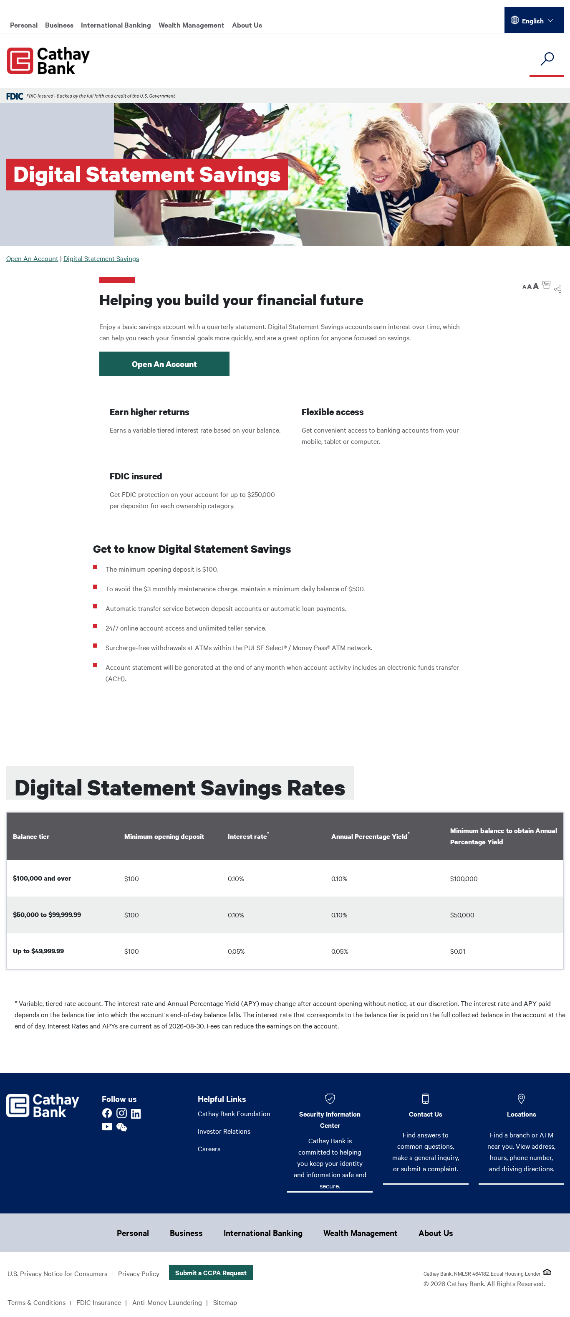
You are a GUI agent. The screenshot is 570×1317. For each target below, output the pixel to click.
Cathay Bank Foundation (234, 1113)
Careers (209, 1148)
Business (59, 25)
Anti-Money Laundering (167, 1302)
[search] (546, 59)
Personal (24, 25)
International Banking (116, 25)
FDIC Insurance (98, 1302)
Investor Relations (224, 1130)
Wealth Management (191, 25)
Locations (521, 1113)
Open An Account (32, 258)
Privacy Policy (138, 1273)
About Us (247, 25)
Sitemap (225, 1302)
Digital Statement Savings (101, 258)
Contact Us (425, 1113)
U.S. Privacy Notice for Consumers (57, 1273)
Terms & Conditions (37, 1302)
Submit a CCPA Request (211, 1272)
